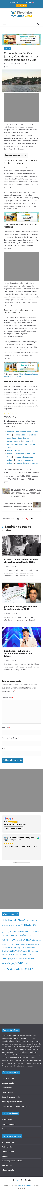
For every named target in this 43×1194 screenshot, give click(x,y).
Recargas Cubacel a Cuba (17, 450)
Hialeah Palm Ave (8, 1124)
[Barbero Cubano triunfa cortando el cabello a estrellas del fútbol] (21, 537)
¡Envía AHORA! (21, 5)
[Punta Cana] (21, 363)
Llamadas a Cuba (8, 1078)
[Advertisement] (21, 107)
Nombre (6, 727)
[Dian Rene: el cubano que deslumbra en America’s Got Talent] (21, 628)
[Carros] (21, 214)
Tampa (4, 1129)
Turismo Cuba (7, 1147)
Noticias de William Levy (13, 947)
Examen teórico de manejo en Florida (16, 1106)
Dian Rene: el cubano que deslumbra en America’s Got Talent (18, 653)
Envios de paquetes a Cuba (12, 1161)
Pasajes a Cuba (7, 1092)
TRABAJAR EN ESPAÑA (17, 955)
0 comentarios (30, 64)
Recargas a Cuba (8, 1083)
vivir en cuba (9, 67)
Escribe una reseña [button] (13, 828)
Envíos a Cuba (7, 1088)
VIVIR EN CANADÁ (18, 959)
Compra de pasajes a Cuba (26, 463)
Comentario (7, 697)
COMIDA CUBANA (15, 920)
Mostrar (23, 155)
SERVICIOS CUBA (20, 951)
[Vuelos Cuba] (21, 35)
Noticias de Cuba (8, 1142)
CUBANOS (7, 48)
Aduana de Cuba (8, 1170)
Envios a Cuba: (13, 432)
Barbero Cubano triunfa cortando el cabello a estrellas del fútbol (21, 560)
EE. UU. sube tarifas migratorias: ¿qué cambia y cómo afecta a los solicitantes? (26, 493)
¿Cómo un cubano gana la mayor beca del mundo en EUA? (20, 607)
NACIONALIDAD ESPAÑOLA (18, 935)
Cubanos (5, 1156)
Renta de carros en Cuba (11, 1097)
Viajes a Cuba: (13, 454)
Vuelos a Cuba (7, 1165)
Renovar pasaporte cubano (12, 1102)
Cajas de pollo (28, 441)
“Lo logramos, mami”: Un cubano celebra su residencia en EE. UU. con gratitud (17, 506)
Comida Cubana (8, 1151)
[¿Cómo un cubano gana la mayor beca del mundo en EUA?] (21, 584)
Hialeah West (7, 1120)
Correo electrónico (10, 738)
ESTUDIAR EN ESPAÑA (19, 931)
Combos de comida (15, 444)
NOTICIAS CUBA (18, 940)
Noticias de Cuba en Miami (29, 945)
